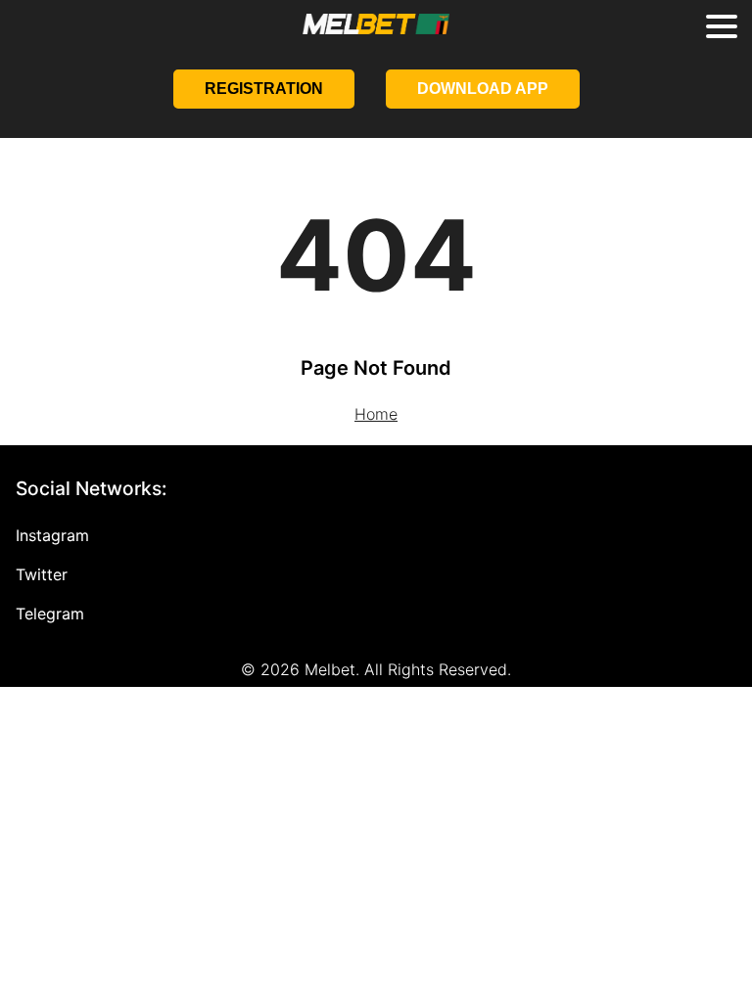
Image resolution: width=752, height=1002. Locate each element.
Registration (264, 88)
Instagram (52, 535)
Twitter (42, 574)
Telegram (50, 613)
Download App (482, 88)
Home (376, 414)
